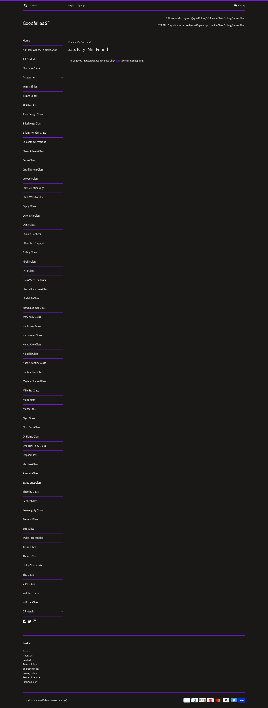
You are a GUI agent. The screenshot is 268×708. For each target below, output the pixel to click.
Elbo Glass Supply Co (34, 243)
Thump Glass (30, 556)
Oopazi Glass (30, 455)
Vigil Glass (29, 583)
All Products (29, 59)
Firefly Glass (29, 261)
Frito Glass (28, 270)
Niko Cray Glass (31, 427)
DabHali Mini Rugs (33, 188)
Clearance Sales (31, 68)
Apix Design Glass (33, 114)
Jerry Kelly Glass (32, 316)
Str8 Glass (28, 528)
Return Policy (30, 664)
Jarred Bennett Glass (34, 307)
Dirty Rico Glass (31, 215)
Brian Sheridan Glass (34, 132)
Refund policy (30, 682)
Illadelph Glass (31, 298)
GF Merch (43, 611)
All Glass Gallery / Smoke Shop (40, 49)
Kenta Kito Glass (32, 344)
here (117, 60)
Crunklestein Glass (33, 169)
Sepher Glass (30, 501)
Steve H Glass (30, 519)
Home (26, 40)
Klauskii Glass (30, 353)
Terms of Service (31, 677)
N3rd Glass (29, 418)
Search (26, 651)
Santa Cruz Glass (32, 482)
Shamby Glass (31, 491)
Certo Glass (29, 160)
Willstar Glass (30, 602)
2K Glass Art (29, 105)
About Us (28, 655)
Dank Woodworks (33, 197)
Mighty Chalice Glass (34, 381)
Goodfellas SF (36, 23)
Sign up (81, 5)
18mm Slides (30, 95)
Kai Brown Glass (32, 326)
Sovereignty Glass (33, 510)
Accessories (43, 77)
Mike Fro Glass (31, 390)
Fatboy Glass (30, 252)
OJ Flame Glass (31, 436)
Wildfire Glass (31, 593)
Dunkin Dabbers (32, 234)
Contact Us (28, 660)
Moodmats (29, 399)
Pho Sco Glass (30, 464)
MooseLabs (29, 409)
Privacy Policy (30, 673)
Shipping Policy (31, 668)
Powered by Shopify (59, 700)
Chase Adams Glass (33, 151)
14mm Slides (30, 86)
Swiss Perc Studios (33, 537)
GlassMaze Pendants (34, 280)
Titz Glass (28, 574)
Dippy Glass (29, 206)
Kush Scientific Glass (34, 362)
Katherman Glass (32, 335)
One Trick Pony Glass (34, 445)
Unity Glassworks (32, 565)
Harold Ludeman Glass (35, 289)
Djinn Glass (29, 224)
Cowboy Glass (30, 178)
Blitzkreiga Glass (32, 123)
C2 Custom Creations (34, 142)
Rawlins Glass (30, 473)
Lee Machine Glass (33, 372)
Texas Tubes (29, 547)
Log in (71, 5)
